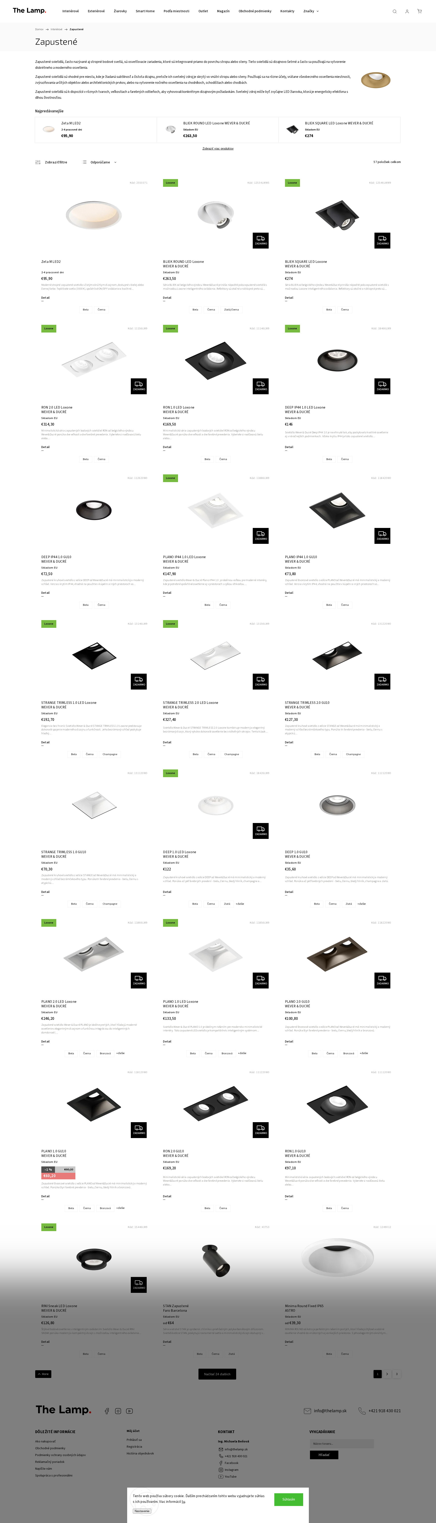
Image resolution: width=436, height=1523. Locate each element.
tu (183, 1501)
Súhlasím (288, 1499)
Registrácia (134, 1446)
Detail (45, 298)
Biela (86, 310)
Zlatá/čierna (231, 310)
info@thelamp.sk (330, 1411)
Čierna (101, 310)
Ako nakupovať (45, 1441)
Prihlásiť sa (134, 1440)
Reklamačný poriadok (49, 1462)
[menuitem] (70, 11)
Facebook (106, 1411)
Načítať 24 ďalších (217, 1374)
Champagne (110, 754)
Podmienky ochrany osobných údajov (60, 1455)
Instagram (118, 1411)
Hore (45, 1374)
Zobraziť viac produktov (218, 148)
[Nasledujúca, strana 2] (387, 1374)
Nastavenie (142, 1511)
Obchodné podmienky (50, 1448)
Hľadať (324, 1455)
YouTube (129, 1411)
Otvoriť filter (51, 162)
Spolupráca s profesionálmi (53, 1475)
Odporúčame (100, 162)
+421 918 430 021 (385, 1411)
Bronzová (105, 1053)
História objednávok (140, 1453)
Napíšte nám (43, 1468)
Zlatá (227, 904)
